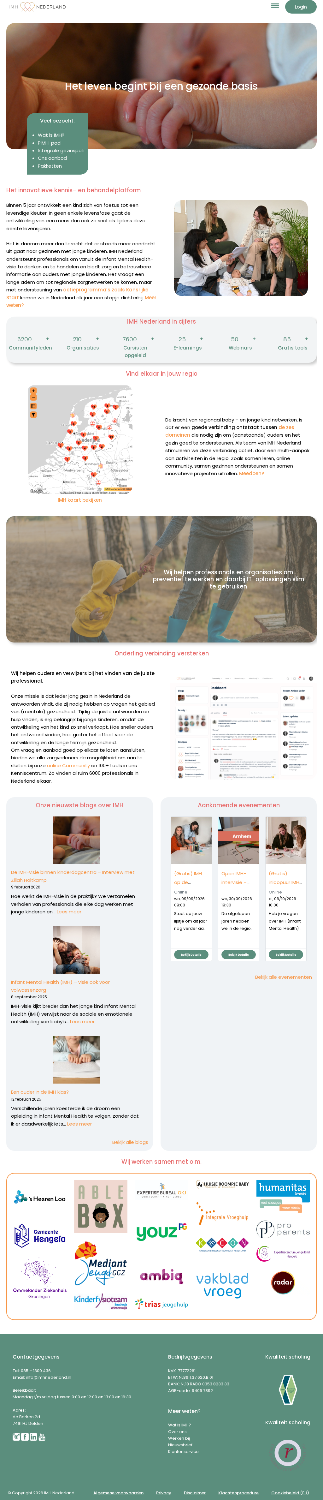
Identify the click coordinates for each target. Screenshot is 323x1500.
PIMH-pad (49, 143)
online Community (68, 765)
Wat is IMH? (51, 135)
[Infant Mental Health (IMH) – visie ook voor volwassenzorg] (76, 950)
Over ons (177, 1432)
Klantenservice (183, 1452)
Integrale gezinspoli (61, 150)
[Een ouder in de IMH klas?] (76, 1060)
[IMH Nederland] (37, 7)
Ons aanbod (52, 158)
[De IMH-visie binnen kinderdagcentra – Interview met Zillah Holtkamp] (76, 840)
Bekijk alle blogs (130, 1142)
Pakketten (50, 166)
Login (301, 6)
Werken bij (179, 1438)
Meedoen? (251, 473)
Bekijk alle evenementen (283, 977)
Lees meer (69, 911)
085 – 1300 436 (36, 1371)
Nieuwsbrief (180, 1445)
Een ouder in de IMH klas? (42, 1092)
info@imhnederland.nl (48, 1377)
